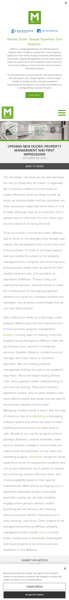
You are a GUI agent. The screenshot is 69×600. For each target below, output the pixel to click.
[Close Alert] (66, 3)
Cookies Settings (34, 586)
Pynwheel (35, 457)
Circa (42, 532)
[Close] (65, 568)
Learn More (34, 95)
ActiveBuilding (35, 416)
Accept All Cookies (34, 594)
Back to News (35, 166)
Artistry (7, 335)
